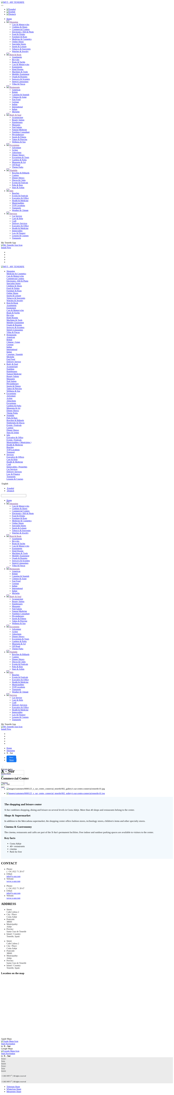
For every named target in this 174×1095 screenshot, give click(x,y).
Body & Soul (15, 115)
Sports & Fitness (19, 137)
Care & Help (17, 218)
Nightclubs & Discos (15, 423)
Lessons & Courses (20, 235)
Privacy (3, 1059)
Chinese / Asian (13, 342)
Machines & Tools (20, 72)
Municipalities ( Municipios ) (19, 442)
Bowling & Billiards (20, 173)
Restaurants (14, 87)
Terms (3, 1061)
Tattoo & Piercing (19, 139)
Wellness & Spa (19, 142)
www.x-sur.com (13, 881)
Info (11, 191)
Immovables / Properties (17, 467)
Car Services (12, 469)
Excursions (14, 145)
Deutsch (10, 491)
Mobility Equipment (20, 74)
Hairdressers (17, 122)
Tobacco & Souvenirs (21, 49)
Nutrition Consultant (20, 132)
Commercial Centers (20, 29)
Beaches (15, 193)
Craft (14, 221)
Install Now (6, 247)
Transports (16, 208)
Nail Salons (17, 127)
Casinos (15, 175)
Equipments (17, 67)
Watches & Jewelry (20, 51)
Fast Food (16, 99)
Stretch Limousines (20, 81)
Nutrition (10, 369)
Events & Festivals (20, 182)
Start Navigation (8, 1044)
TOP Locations (18, 205)
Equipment (11, 308)
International (17, 107)
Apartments (17, 57)
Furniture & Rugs (19, 37)
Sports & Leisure (19, 46)
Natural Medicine (19, 130)
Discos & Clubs (19, 180)
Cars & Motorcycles (20, 24)
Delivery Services (19, 223)
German (15, 102)
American (16, 90)
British (15, 92)
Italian (14, 109)
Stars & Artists (18, 187)
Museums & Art (19, 162)
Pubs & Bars (17, 185)
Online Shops (18, 41)
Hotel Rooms (17, 69)
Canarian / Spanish (15, 354)
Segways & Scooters (21, 79)
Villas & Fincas (18, 84)
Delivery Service (14, 362)
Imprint (3, 1063)
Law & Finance (18, 233)
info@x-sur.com (13, 876)
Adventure (16, 147)
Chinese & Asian (19, 97)
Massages (16, 125)
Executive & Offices (15, 457)
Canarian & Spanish (20, 94)
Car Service (17, 216)
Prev (11, 757)
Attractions (16, 152)
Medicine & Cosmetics (22, 39)
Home (9, 19)
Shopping (13, 22)
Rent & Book (15, 55)
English (4, 484)
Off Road (16, 165)
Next (11, 760)
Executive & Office (20, 198)
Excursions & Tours (20, 157)
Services (13, 213)
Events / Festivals (14, 425)
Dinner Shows (18, 155)
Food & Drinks (18, 34)
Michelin (16, 112)
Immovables (17, 231)
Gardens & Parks (19, 160)
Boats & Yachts (18, 62)
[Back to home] (12, 2)
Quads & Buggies (19, 77)
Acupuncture (17, 117)
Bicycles (15, 59)
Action (15, 150)
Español (10, 488)
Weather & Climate (20, 210)
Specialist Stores (19, 44)
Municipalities (18, 203)
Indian (14, 104)
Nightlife (13, 170)
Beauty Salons (18, 120)
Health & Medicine (20, 200)
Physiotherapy (18, 134)
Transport (11, 452)
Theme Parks (17, 167)
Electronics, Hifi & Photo (23, 32)
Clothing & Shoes (19, 27)
